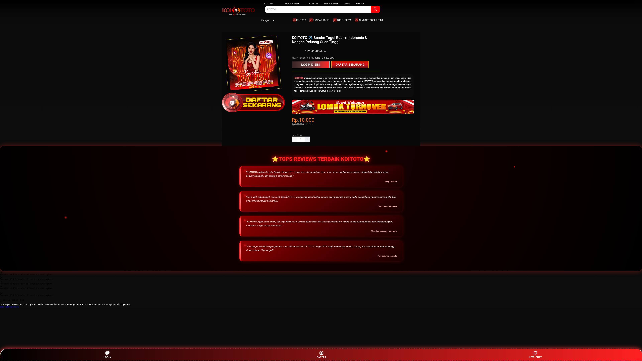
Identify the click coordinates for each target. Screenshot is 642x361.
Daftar (321, 357)
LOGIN (347, 3)
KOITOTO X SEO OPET (325, 58)
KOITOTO (268, 3)
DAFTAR (360, 3)
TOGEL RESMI (311, 3)
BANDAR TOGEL (292, 3)
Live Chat (535, 357)
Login (107, 357)
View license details (9, 307)
